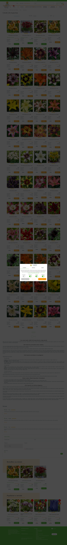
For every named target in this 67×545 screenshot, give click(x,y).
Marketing (43, 274)
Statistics (36, 274)
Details (33, 267)
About (42, 267)
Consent (24, 267)
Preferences (30, 274)
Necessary (23, 274)
